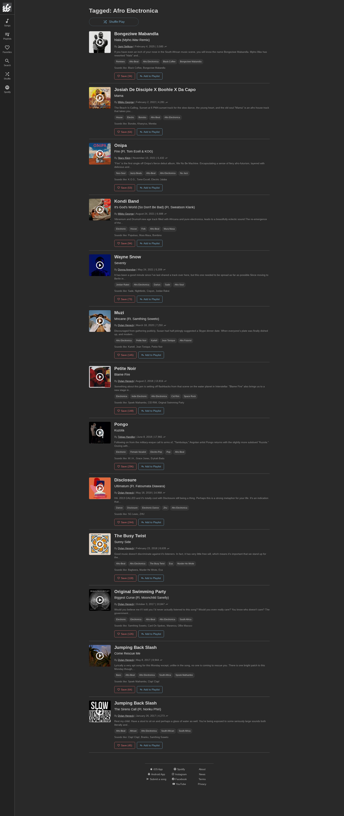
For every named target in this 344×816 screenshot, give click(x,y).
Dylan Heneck (126, 325)
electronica (121, 396)
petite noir (141, 340)
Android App (158, 774)
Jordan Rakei (122, 284)
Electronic (121, 229)
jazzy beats (136, 173)
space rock (190, 396)
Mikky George (126, 102)
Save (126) (127, 633)
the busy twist (157, 563)
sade (167, 284)
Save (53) (126, 187)
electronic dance (150, 508)
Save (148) (127, 410)
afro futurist (185, 340)
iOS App (158, 769)
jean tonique (168, 340)
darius (157, 284)
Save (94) (126, 243)
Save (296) (127, 466)
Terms (202, 779)
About (202, 769)
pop (168, 452)
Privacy (202, 784)
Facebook (181, 779)
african (133, 731)
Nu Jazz (184, 173)
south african (167, 731)
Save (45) (126, 745)
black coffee (169, 61)
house (119, 117)
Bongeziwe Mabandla (191, 61)
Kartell (154, 340)
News (202, 774)
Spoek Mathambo (184, 675)
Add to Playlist (152, 76)
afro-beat (134, 61)
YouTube (181, 784)
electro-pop (156, 452)
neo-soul (121, 173)
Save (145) (127, 355)
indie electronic (139, 396)
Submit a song (158, 779)
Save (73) (126, 299)
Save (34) (126, 76)
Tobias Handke (126, 436)
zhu (165, 508)
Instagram (181, 774)
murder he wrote (185, 563)
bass (118, 675)
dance (119, 508)
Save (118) (127, 578)
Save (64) (126, 131)
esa (171, 563)
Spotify (181, 769)
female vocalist (138, 452)
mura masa (169, 229)
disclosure (132, 508)
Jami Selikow (125, 46)
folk (143, 229)
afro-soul (179, 284)
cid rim (175, 396)
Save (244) (127, 522)
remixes (120, 61)
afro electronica (151, 61)
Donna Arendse (127, 269)
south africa (185, 619)
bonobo (142, 117)
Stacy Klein (124, 157)
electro (130, 117)
